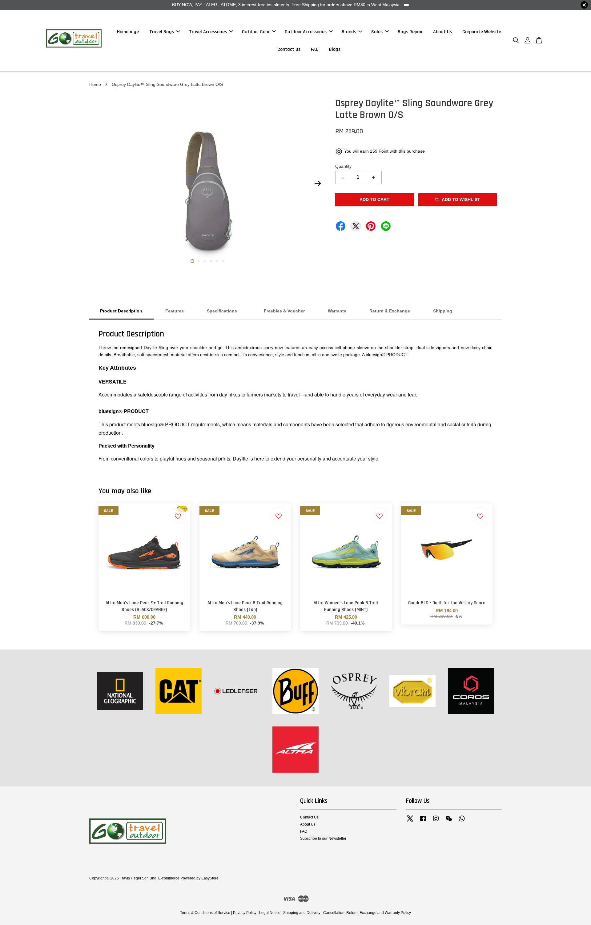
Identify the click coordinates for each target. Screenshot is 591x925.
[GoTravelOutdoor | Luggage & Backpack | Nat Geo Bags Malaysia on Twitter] (410, 821)
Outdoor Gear (256, 32)
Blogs (334, 49)
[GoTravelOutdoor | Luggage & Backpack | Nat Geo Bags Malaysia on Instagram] (436, 821)
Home (95, 84)
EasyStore (210, 878)
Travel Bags (161, 32)
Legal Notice (269, 913)
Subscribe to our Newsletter (323, 838)
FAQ (315, 49)
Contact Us (288, 49)
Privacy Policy (244, 913)
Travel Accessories (208, 32)
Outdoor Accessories (306, 32)
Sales (377, 32)
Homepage (128, 32)
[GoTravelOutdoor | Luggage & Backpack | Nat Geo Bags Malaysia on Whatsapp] (461, 821)
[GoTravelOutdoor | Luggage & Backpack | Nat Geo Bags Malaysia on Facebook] (423, 821)
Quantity (343, 166)
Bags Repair (410, 32)
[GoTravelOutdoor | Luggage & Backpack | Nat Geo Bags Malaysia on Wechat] (448, 821)
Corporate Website (481, 32)
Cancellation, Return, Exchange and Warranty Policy (367, 913)
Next (317, 183)
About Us (442, 32)
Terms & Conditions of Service (205, 913)
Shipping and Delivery (301, 913)
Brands (349, 32)
